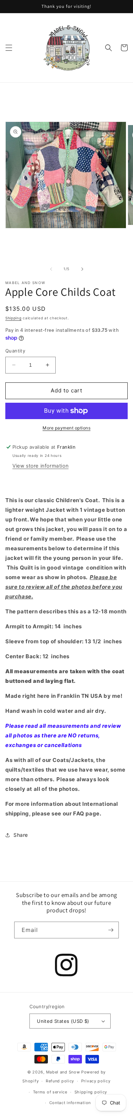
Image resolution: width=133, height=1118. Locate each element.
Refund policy (60, 1080)
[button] (9, 48)
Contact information (70, 1102)
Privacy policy (96, 1080)
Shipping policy (90, 1091)
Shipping (13, 318)
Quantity (15, 351)
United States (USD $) (63, 1021)
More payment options (66, 428)
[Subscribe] (110, 930)
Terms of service (50, 1091)
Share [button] (20, 835)
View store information (40, 466)
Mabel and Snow (63, 1072)
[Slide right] (82, 269)
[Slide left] (51, 269)
